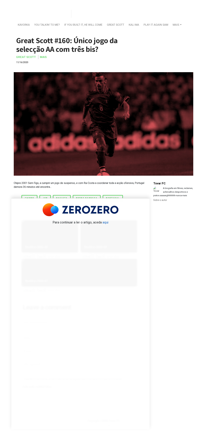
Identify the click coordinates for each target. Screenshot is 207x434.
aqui (105, 222)
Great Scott (115, 25)
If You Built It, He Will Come (83, 25)
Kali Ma (134, 25)
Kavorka (24, 25)
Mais (176, 25)
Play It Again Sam (156, 25)
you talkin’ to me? (47, 25)
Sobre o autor (160, 200)
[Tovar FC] (42, 14)
